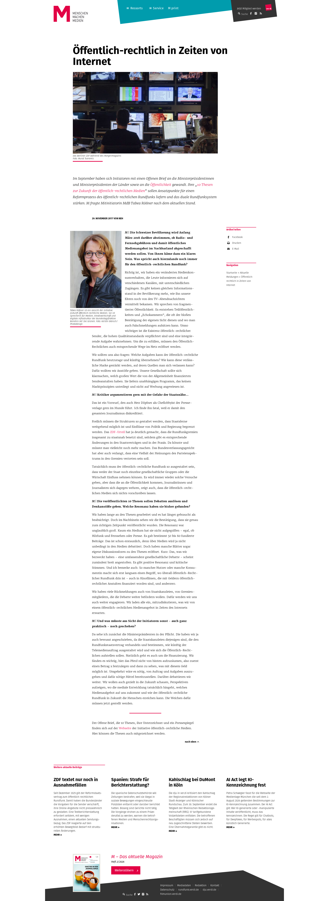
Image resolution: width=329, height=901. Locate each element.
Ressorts (136, 8)
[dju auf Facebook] (251, 13)
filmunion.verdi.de (170, 894)
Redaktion (200, 885)
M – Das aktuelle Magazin (137, 856)
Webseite (125, 728)
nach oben (190, 741)
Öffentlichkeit (160, 184)
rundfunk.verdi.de (188, 889)
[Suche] (124, 894)
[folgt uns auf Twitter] (139, 894)
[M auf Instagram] (256, 13)
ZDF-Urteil (117, 432)
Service (158, 8)
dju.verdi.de (209, 889)
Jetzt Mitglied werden (249, 8)
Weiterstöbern (124, 870)
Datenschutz (167, 889)
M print (173, 8)
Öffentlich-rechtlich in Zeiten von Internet (239, 281)
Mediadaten (184, 885)
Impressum (166, 885)
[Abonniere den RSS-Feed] (261, 13)
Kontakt (214, 885)
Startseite (231, 272)
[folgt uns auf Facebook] (135, 894)
